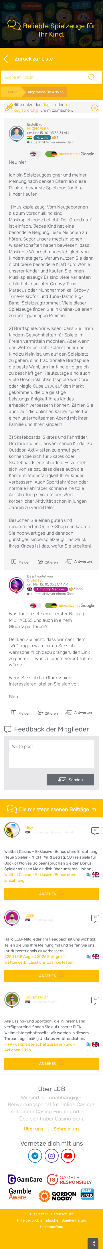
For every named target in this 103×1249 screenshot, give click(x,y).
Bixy (29, 827)
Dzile (29, 915)
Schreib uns (67, 1129)
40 (95, 829)
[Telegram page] (35, 1156)
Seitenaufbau (51, 1227)
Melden (24, 562)
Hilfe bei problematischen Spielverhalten (51, 1220)
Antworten (83, 562)
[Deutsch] (51, 154)
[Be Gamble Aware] (20, 1194)
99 (95, 917)
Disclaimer (39, 1214)
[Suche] (92, 77)
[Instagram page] (52, 1156)
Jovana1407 (36, 997)
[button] (92, 875)
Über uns (33, 1129)
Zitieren (51, 562)
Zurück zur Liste (34, 58)
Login (48, 104)
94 (95, 999)
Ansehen (47, 894)
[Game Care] (25, 1179)
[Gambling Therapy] (57, 1194)
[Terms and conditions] (69, 1179)
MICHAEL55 (38, 128)
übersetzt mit (70, 154)
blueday (34, 580)
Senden (76, 779)
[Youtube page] (68, 1156)
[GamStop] (87, 1194)
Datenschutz (62, 1214)
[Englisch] (35, 154)
